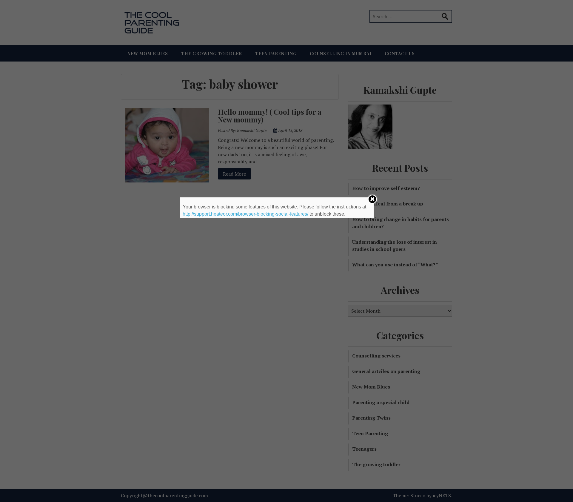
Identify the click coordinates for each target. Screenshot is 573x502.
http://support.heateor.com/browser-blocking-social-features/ (245, 214)
